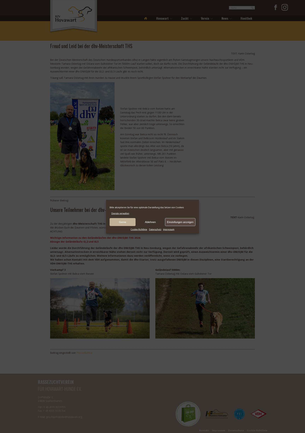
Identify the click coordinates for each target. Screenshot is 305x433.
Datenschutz (155, 229)
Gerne (122, 222)
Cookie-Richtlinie (139, 229)
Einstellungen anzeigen (180, 222)
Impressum (168, 229)
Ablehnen (150, 222)
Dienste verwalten (120, 213)
